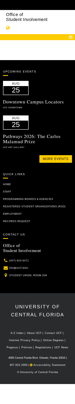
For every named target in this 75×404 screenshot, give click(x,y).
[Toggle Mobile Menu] (71, 4)
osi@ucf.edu (18, 268)
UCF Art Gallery (14, 147)
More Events (56, 159)
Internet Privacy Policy (24, 340)
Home (7, 184)
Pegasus (12, 347)
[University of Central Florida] (30, 5)
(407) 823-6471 (19, 260)
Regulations (43, 347)
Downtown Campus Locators (33, 101)
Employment (12, 213)
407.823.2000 (19, 364)
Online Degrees (53, 340)
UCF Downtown (12, 107)
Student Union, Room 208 (28, 275)
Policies (26, 347)
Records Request (16, 221)
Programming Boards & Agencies (28, 199)
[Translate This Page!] (8, 27)
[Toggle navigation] (70, 37)
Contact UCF (53, 333)
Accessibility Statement (49, 364)
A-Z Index (17, 333)
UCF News (61, 347)
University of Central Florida (39, 372)
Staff (7, 191)
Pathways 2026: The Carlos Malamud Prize (32, 139)
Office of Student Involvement (27, 17)
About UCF (34, 333)
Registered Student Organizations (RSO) (34, 206)
